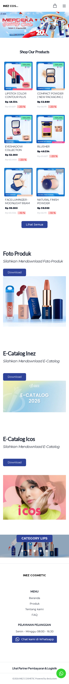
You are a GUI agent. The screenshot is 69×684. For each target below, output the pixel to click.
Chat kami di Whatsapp (37, 639)
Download (14, 272)
